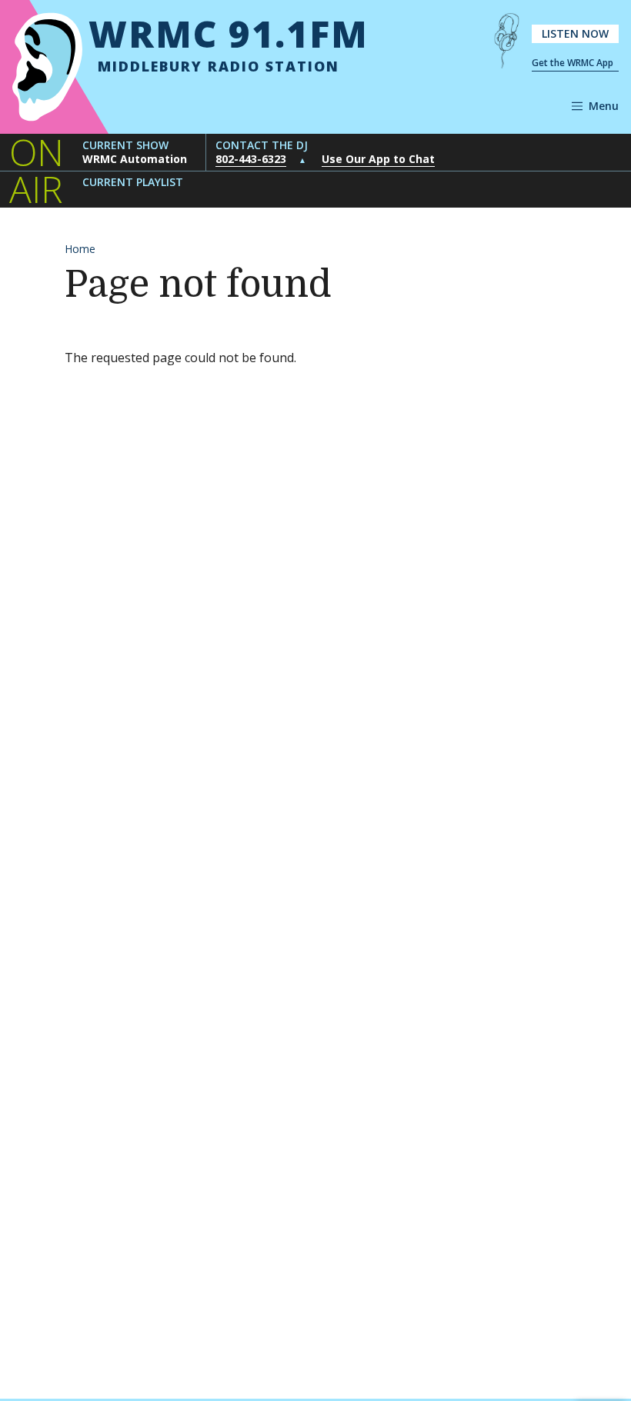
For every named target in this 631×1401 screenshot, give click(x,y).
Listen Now (575, 33)
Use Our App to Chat (378, 158)
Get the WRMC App (572, 62)
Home (80, 248)
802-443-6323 (250, 158)
